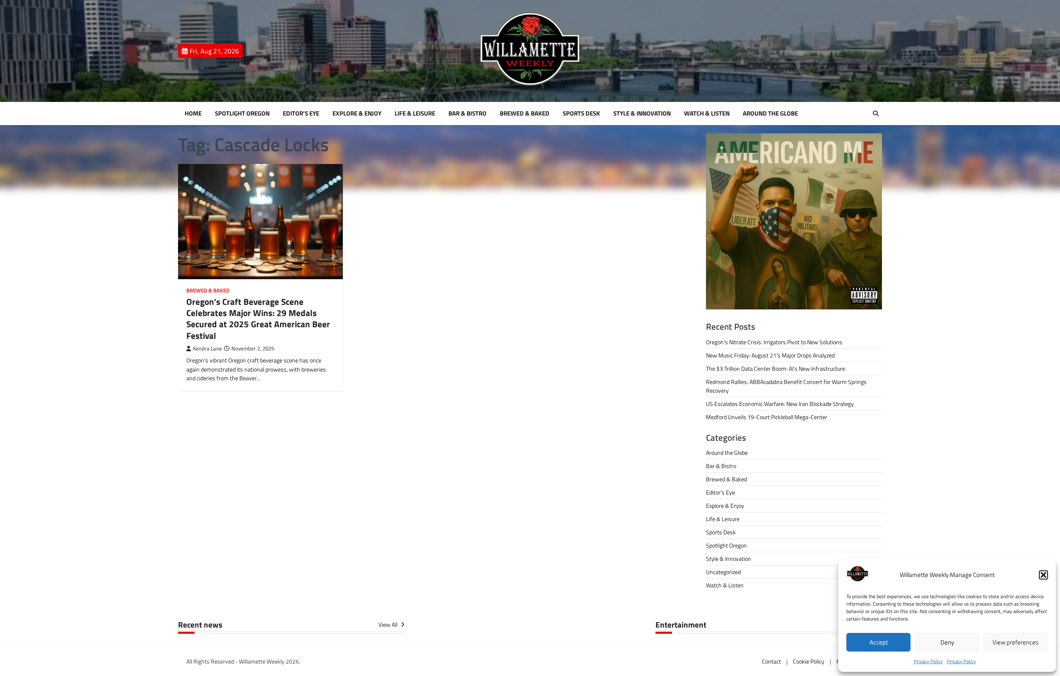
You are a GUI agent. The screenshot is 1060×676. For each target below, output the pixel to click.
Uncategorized (723, 571)
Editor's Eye (720, 492)
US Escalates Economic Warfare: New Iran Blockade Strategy (780, 403)
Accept (879, 642)
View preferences (1015, 642)
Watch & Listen (707, 113)
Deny (947, 642)
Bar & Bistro (467, 113)
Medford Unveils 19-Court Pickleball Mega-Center (766, 417)
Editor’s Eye (301, 113)
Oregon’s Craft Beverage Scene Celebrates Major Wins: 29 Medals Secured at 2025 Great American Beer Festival (258, 318)
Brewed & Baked (524, 113)
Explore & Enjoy (356, 113)
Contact (771, 661)
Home (193, 113)
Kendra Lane (207, 348)
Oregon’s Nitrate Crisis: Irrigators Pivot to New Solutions (774, 342)
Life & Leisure (415, 113)
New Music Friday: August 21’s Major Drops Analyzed (770, 355)
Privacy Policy (928, 661)
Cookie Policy (808, 661)
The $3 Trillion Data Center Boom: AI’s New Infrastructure (775, 368)
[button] (1043, 575)
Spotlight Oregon (242, 113)
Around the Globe (770, 113)
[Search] (876, 113)
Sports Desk (581, 113)
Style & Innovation (642, 113)
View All (388, 624)
